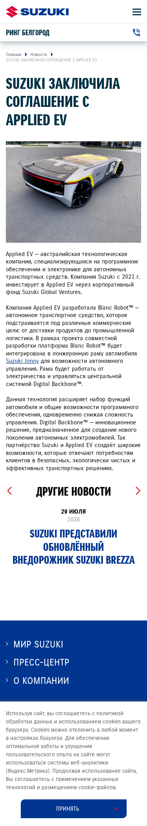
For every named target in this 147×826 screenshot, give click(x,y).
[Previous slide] (9, 491)
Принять (67, 808)
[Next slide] (137, 491)
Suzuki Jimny (22, 360)
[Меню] (136, 12)
